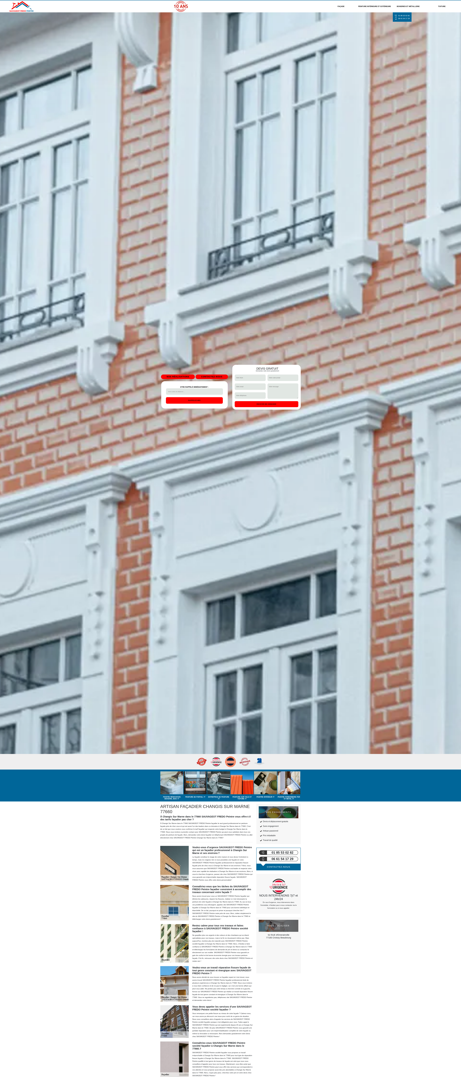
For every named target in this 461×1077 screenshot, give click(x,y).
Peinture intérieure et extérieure (374, 6)
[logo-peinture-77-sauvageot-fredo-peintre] (21, 6)
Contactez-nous (211, 377)
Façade (341, 6)
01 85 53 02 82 (404, 16)
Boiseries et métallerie (408, 6)
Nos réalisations (178, 377)
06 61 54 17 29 (404, 18)
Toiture (442, 6)
